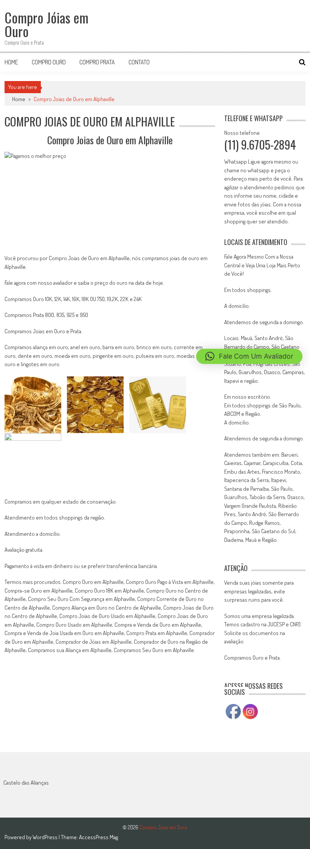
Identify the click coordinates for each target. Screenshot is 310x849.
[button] (249, 356)
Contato (139, 62)
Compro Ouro (49, 62)
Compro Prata (97, 62)
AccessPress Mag (98, 837)
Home (11, 62)
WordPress (46, 837)
